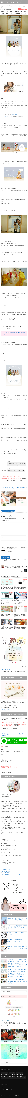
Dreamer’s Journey (4, 1072)
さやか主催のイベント (6, 511)
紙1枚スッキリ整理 (13, 1077)
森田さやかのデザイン (5, 1077)
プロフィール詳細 (6, 869)
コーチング (13, 1074)
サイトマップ (4, 1091)
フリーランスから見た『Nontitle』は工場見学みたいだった (17, 965)
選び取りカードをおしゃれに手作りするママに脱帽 (17, 933)
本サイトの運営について (6, 1089)
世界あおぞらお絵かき (11, 1076)
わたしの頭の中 (5, 872)
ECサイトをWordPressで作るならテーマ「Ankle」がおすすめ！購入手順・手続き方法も (17, 981)
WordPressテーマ (19, 1072)
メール (2, 537)
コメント (2, 521)
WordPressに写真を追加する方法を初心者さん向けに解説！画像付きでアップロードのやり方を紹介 (17, 971)
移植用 (13, 511)
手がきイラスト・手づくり (21, 1076)
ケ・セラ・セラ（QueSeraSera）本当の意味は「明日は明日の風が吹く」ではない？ (17, 927)
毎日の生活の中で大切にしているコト (11, 874)
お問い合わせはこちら (7, 669)
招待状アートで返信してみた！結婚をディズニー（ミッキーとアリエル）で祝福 (17, 947)
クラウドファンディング (5, 1074)
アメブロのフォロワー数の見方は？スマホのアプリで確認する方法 (17, 940)
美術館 (24, 1077)
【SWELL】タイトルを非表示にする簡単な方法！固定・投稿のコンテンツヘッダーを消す (17, 961)
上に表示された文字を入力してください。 (10, 551)
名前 (2, 532)
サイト (2, 542)
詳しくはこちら (5, 709)
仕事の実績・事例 (6, 871)
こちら (2, 864)
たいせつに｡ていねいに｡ (10, 1095)
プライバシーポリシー (6, 1088)
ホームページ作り (19, 1074)
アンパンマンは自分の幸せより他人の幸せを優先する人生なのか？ (17, 975)
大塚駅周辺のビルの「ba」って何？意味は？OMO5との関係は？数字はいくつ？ (17, 919)
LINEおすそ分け (12, 1072)
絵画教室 (20, 1077)
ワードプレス (3, 1076)
